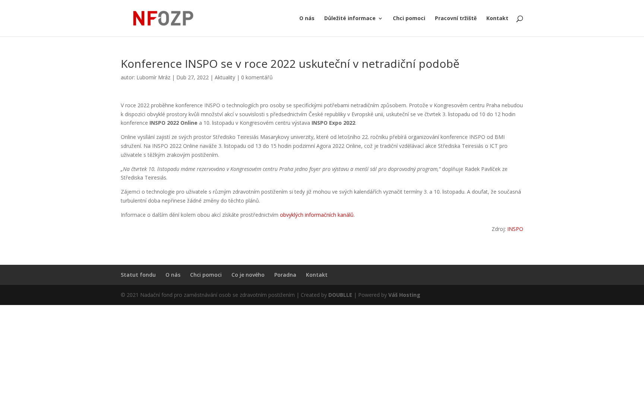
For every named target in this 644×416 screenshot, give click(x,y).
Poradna (285, 274)
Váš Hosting (404, 294)
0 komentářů (257, 77)
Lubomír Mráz (153, 77)
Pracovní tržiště (456, 19)
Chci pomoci (409, 19)
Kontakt (497, 19)
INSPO (515, 228)
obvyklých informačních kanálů (317, 214)
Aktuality (225, 77)
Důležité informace (350, 19)
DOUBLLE (341, 294)
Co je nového (248, 274)
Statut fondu (138, 274)
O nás (307, 19)
